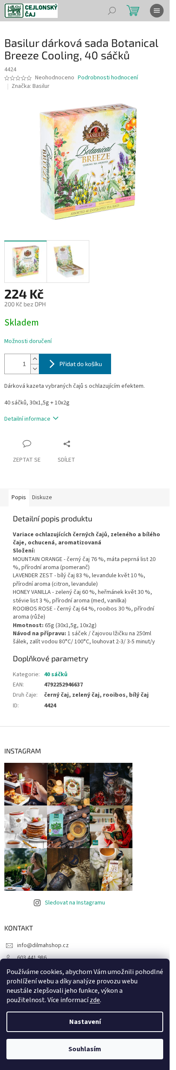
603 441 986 (32, 958)
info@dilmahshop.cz (43, 945)
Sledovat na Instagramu (75, 902)
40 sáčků (55, 674)
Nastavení (85, 1021)
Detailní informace (27, 419)
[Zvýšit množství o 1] (34, 359)
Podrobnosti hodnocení (108, 78)
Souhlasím (84, 1049)
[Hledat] (111, 10)
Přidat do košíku (80, 363)
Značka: (31, 86)
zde (95, 1000)
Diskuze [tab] (42, 497)
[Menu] (156, 10)
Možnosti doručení (28, 341)
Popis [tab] (19, 497)
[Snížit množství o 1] (34, 369)
